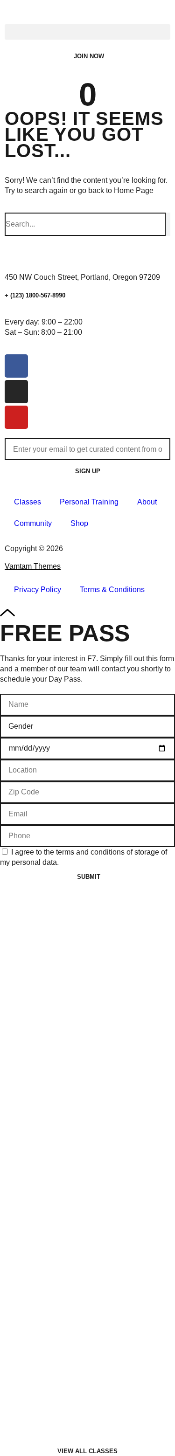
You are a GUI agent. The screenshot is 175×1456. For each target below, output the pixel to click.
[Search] (168, 224)
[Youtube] (16, 417)
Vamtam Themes (33, 566)
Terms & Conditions (112, 589)
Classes (27, 502)
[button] (87, 32)
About (147, 502)
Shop (79, 523)
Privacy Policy (37, 589)
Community (33, 523)
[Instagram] (16, 391)
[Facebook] (16, 366)
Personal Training (89, 502)
